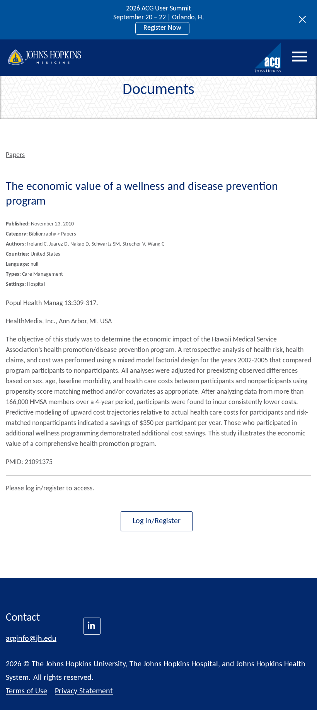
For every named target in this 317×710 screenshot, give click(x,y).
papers (15, 155)
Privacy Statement (84, 691)
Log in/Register (157, 521)
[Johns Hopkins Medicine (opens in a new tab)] (92, 626)
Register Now (162, 28)
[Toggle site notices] (304, 19)
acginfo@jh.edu (31, 639)
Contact (23, 618)
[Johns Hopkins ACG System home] (268, 58)
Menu (299, 56)
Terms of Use (26, 691)
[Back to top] (298, 694)
